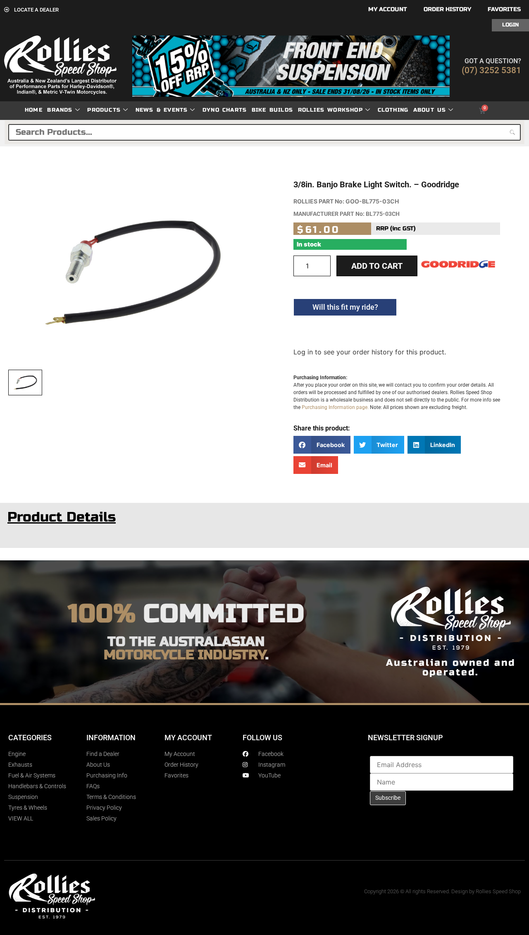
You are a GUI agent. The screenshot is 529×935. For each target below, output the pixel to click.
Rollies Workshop (330, 110)
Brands (59, 110)
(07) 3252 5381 (491, 70)
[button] (321, 445)
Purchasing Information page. (335, 407)
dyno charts (225, 110)
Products (104, 110)
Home (34, 110)
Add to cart (377, 266)
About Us (429, 110)
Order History (447, 9)
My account (387, 9)
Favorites (504, 9)
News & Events (162, 110)
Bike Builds (272, 110)
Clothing (393, 110)
